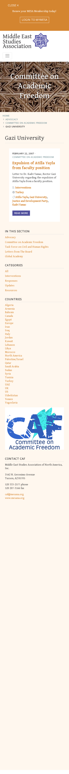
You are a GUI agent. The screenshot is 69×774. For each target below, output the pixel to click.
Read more (21, 213)
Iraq (7, 330)
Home (6, 115)
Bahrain (9, 312)
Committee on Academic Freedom (26, 122)
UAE (7, 384)
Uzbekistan (11, 395)
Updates (9, 285)
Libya (8, 348)
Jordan (9, 337)
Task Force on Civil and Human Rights (27, 247)
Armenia (10, 308)
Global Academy (14, 256)
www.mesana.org (14, 498)
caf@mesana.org (14, 494)
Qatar (8, 363)
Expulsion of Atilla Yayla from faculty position (33, 165)
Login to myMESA (34, 20)
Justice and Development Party (30, 201)
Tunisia (9, 377)
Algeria (9, 305)
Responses (11, 280)
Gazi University (15, 126)
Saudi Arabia (12, 366)
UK (7, 388)
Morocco (10, 352)
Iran (7, 327)
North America (13, 355)
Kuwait (9, 341)
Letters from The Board (18, 251)
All (6, 271)
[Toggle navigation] (7, 55)
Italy (7, 334)
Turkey (9, 381)
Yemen (9, 399)
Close (12, 5)
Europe (9, 323)
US (6, 391)
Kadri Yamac (19, 204)
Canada (9, 316)
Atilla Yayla (21, 197)
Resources (11, 290)
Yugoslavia (11, 402)
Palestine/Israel (14, 359)
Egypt (8, 319)
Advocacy (12, 119)
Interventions (13, 276)
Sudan (8, 370)
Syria (8, 373)
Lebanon (10, 345)
